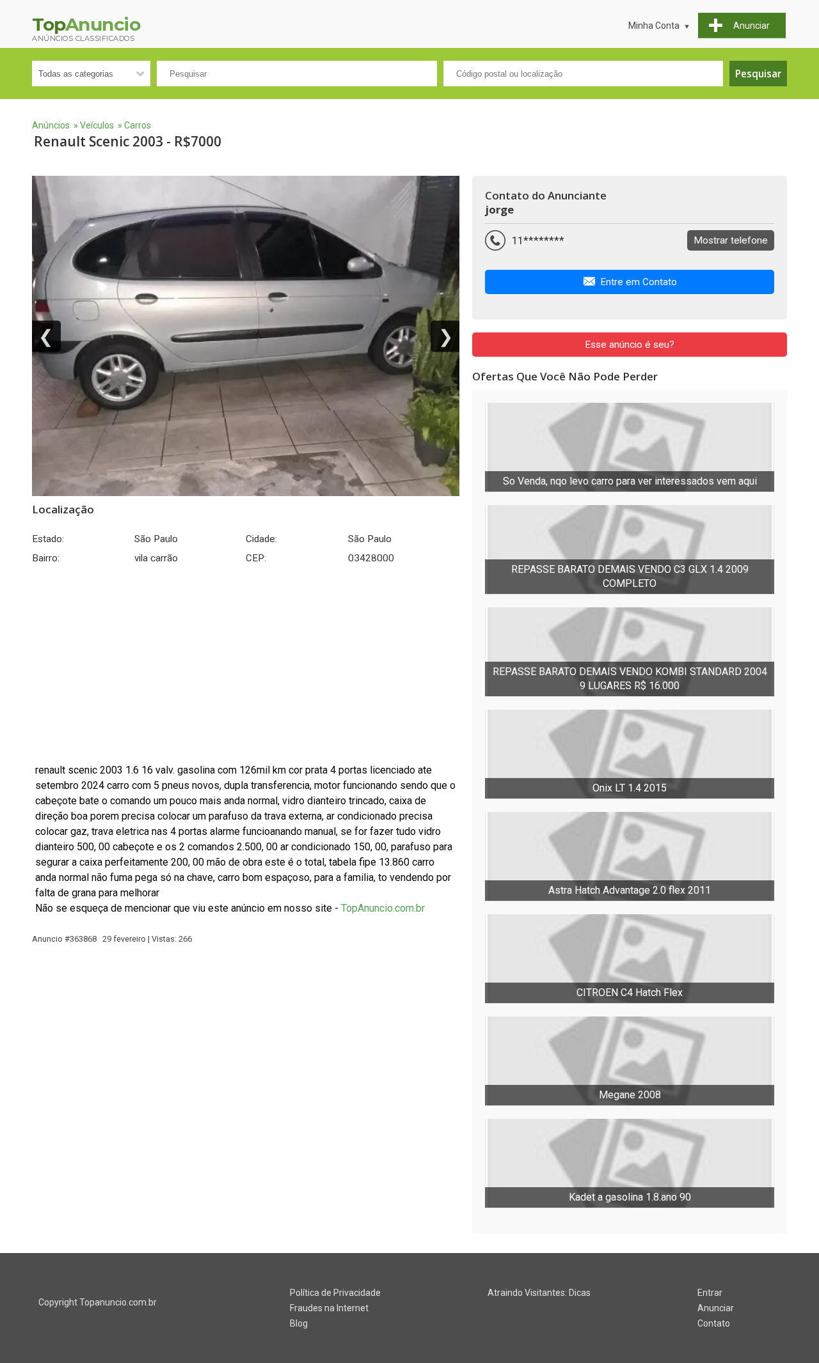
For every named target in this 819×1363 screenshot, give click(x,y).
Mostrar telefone (731, 240)
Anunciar (715, 1308)
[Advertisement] (245, 663)
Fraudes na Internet (329, 1308)
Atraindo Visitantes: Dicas (539, 1293)
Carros (137, 125)
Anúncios (51, 125)
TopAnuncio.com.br (383, 908)
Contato (713, 1323)
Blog (299, 1323)
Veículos (97, 125)
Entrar (709, 1293)
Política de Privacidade (335, 1293)
